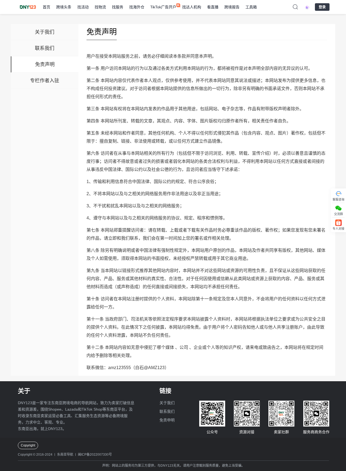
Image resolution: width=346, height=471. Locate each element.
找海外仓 (136, 7)
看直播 (212, 7)
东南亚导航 (65, 454)
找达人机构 (191, 7)
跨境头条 (63, 7)
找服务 (117, 7)
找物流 (100, 7)
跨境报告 (231, 7)
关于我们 (167, 403)
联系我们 (167, 411)
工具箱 (251, 7)
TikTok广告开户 (163, 7)
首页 (46, 7)
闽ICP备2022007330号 (95, 454)
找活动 (83, 7)
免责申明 (167, 420)
